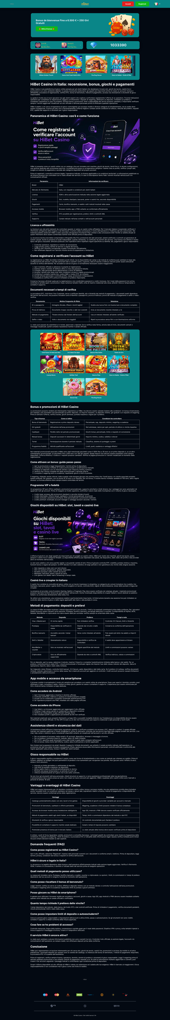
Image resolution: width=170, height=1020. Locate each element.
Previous (33, 45)
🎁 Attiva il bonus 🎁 (47, 29)
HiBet (12, 4)
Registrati (142, 4)
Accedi (128, 4)
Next (80, 45)
